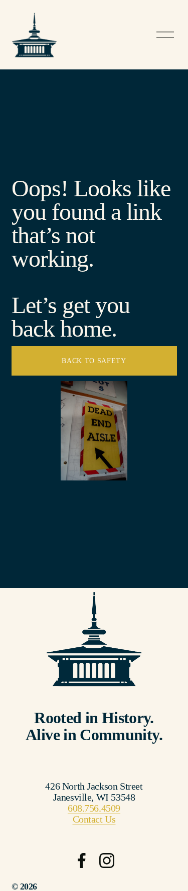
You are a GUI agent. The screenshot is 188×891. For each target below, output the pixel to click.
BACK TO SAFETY (94, 361)
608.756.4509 (94, 808)
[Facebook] (82, 861)
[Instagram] (107, 861)
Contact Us (94, 819)
